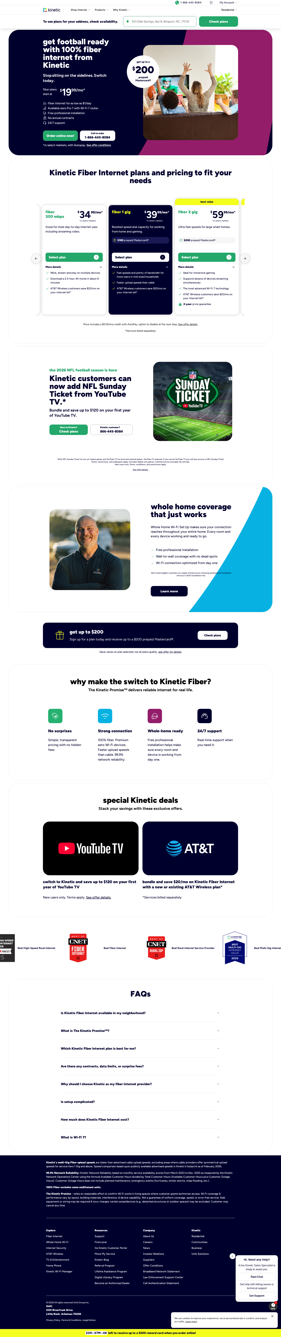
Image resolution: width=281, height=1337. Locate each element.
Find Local (101, 1242)
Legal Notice (89, 1320)
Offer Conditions (153, 1265)
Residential (198, 1236)
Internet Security (56, 1248)
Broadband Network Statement (161, 1271)
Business (197, 1248)
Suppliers (148, 1259)
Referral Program (105, 1265)
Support (99, 1236)
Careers (147, 1242)
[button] (273, 1306)
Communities (199, 1242)
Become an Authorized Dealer (112, 1283)
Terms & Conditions (71, 1320)
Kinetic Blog (102, 1259)
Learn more (169, 591)
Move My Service (105, 1253)
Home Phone (53, 1265)
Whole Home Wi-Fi (57, 1242)
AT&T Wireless (54, 1253)
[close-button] (272, 1316)
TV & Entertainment (57, 1259)
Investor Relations (153, 1253)
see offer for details (169, 651)
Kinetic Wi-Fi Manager (59, 1271)
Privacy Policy (53, 1320)
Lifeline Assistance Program (111, 1271)
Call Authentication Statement (161, 1283)
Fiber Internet (54, 1236)
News (146, 1248)
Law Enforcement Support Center (163, 1277)
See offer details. (188, 324)
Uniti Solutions (200, 1253)
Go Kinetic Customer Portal (111, 1248)
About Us (148, 1236)
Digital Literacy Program (109, 1277)
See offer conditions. (99, 145)
